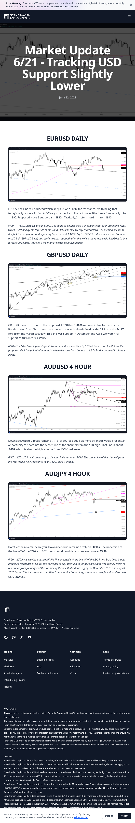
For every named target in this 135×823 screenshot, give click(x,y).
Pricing (8, 686)
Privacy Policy (81, 817)
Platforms (9, 666)
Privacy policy (110, 666)
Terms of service (112, 659)
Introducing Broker (14, 679)
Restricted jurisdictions (116, 673)
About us (75, 659)
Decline (109, 815)
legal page (85, 736)
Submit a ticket (45, 659)
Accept (124, 815)
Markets (8, 659)
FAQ (39, 666)
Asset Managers (13, 673)
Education (75, 666)
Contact (74, 673)
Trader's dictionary (47, 673)
